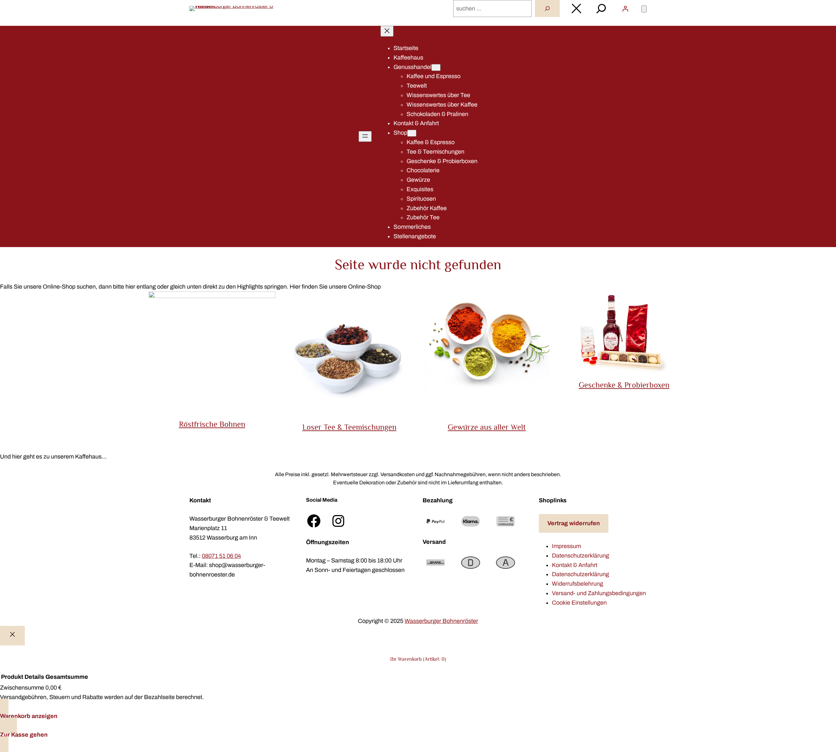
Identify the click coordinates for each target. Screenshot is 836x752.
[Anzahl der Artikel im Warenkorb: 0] (644, 9)
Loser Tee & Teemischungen (349, 427)
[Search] (547, 8)
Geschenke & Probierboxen (624, 384)
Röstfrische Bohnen (212, 424)
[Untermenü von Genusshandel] (436, 67)
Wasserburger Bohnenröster (441, 621)
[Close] (12, 636)
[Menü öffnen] (365, 136)
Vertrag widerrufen (573, 523)
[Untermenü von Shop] (411, 133)
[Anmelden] (625, 8)
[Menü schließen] (387, 31)
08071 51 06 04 (221, 556)
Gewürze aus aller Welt (487, 427)
